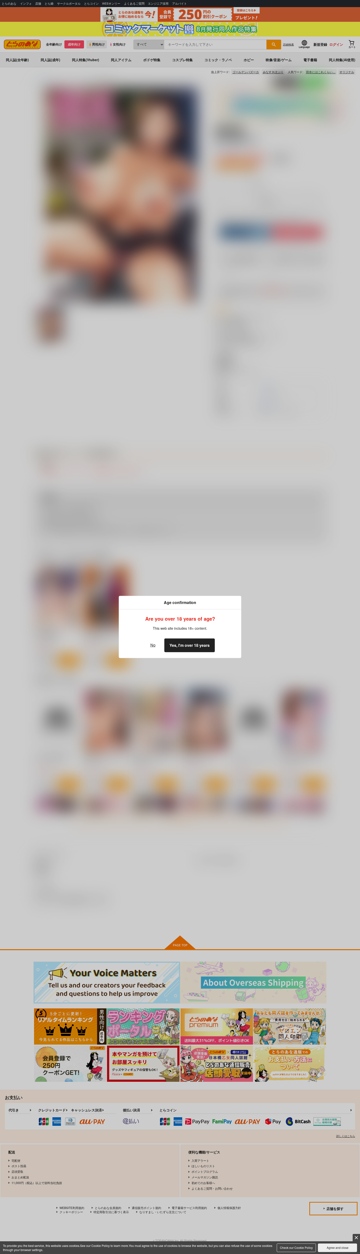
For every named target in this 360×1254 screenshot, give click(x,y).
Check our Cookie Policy (296, 1247)
